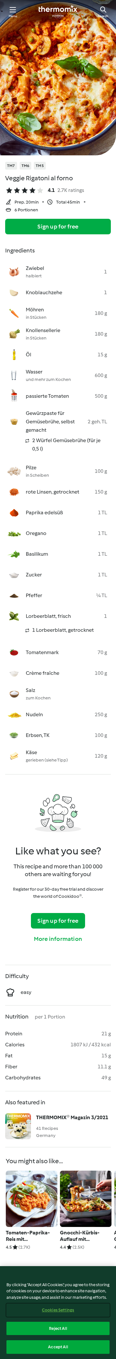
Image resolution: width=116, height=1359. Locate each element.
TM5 (40, 165)
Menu (13, 16)
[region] (58, 1312)
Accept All (58, 1346)
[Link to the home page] (58, 11)
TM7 (11, 165)
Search (103, 16)
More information (58, 938)
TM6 (26, 165)
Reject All (58, 1328)
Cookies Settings (58, 1310)
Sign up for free (57, 226)
